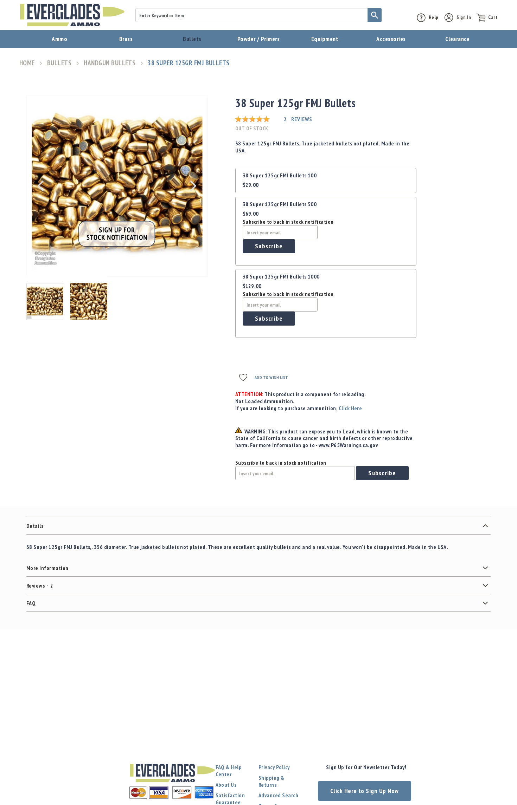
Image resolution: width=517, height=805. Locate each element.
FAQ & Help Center (229, 771)
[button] (40, 186)
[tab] (258, 526)
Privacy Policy (274, 767)
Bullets (59, 63)
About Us (226, 784)
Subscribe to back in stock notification (288, 221)
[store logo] (72, 15)
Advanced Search (278, 795)
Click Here (350, 408)
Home (27, 63)
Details (34, 525)
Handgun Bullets (109, 63)
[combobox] (258, 15)
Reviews (39, 585)
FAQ (31, 603)
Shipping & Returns (271, 781)
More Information (47, 567)
